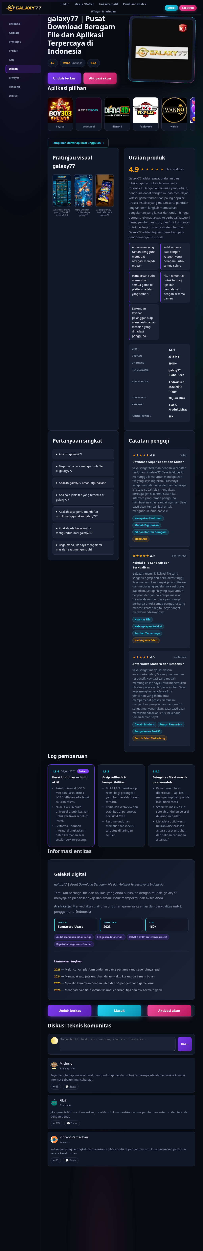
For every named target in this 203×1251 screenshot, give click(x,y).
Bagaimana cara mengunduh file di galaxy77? (79, 468)
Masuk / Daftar (84, 4)
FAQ (11, 60)
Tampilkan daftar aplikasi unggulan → (78, 143)
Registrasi (188, 7)
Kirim (184, 1044)
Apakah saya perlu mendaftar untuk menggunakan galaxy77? (77, 514)
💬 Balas (70, 1086)
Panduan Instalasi (135, 4)
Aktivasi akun (100, 78)
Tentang (14, 87)
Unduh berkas (64, 78)
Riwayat (14, 78)
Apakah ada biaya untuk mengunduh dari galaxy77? (74, 530)
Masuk (171, 7)
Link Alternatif (108, 4)
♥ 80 (55, 1160)
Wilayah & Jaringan (103, 11)
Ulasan (13, 69)
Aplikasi (14, 33)
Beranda (14, 24)
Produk (13, 51)
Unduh (64, 4)
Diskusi (13, 96)
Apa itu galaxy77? (70, 454)
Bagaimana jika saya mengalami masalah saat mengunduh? (79, 547)
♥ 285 (56, 1123)
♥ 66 (55, 1086)
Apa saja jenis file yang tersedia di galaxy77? (80, 497)
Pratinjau (15, 42)
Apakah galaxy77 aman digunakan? (82, 483)
